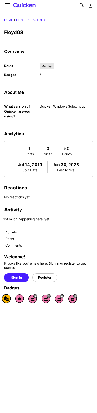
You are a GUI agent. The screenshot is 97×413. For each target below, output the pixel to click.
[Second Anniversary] (32, 298)
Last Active (65, 170)
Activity (11, 232)
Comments (13, 245)
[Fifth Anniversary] (72, 298)
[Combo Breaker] (6, 298)
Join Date (30, 170)
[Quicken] (24, 5)
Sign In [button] (16, 277)
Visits (48, 154)
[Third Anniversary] (46, 298)
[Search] (81, 5)
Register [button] (45, 277)
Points (67, 154)
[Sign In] (90, 5)
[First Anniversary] (19, 298)
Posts (29, 154)
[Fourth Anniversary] (59, 298)
